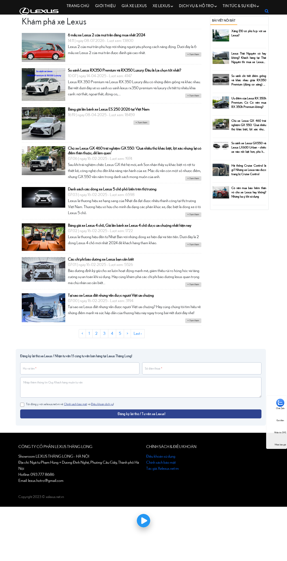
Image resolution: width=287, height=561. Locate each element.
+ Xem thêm (193, 54)
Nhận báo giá (280, 445)
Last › (138, 334)
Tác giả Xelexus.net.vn (162, 469)
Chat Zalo (280, 408)
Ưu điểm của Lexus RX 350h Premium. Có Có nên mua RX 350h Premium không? (248, 103)
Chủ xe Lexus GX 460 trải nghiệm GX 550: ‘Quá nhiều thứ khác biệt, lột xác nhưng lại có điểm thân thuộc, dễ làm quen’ (248, 129)
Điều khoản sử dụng (160, 456)
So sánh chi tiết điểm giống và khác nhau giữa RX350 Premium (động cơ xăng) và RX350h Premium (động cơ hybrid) (248, 84)
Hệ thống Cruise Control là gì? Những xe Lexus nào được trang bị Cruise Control (248, 170)
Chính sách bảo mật (75, 404)
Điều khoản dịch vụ (102, 404)
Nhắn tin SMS (280, 432)
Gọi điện (280, 420)
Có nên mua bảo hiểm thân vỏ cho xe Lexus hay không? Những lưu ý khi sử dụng (248, 192)
